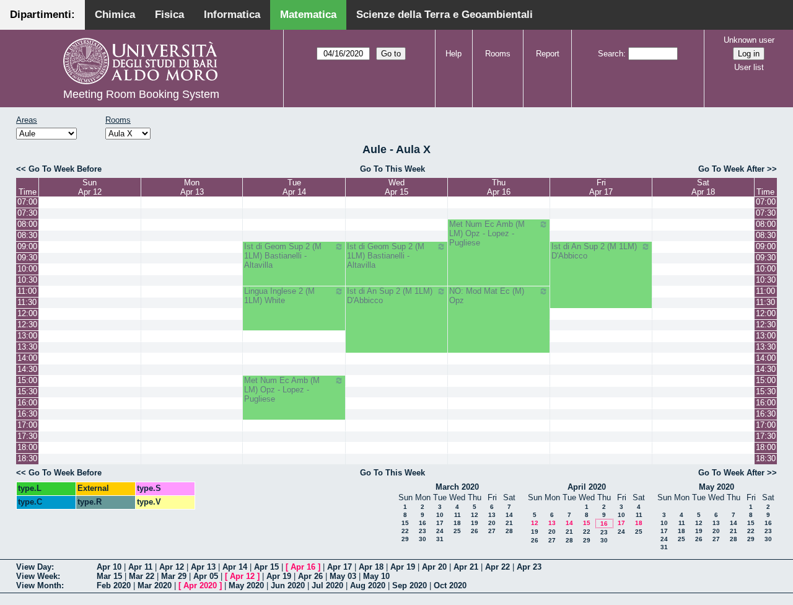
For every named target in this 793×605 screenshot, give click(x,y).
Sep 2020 (409, 585)
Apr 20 (434, 567)
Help (453, 53)
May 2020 (716, 487)
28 (509, 531)
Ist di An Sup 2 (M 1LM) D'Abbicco (594, 251)
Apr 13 (203, 567)
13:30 (27, 346)
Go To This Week (392, 169)
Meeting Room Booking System (141, 94)
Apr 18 (371, 567)
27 (492, 531)
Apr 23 (529, 567)
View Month (38, 585)
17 (440, 522)
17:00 (27, 425)
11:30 (27, 302)
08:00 (27, 224)
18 (457, 522)
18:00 (27, 447)
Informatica (232, 14)
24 (440, 531)
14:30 (27, 369)
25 (457, 531)
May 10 (376, 576)
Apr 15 (266, 567)
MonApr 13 (192, 187)
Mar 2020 (155, 585)
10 (440, 514)
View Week (37, 576)
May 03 (343, 576)
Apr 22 (497, 567)
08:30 (27, 235)
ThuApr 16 (498, 187)
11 (457, 514)
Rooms (497, 53)
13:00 (27, 335)
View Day (33, 567)
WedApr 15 (396, 187)
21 (509, 522)
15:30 (27, 391)
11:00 (27, 291)
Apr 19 (402, 567)
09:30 (27, 257)
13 (492, 514)
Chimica (115, 14)
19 (474, 522)
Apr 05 (205, 576)
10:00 (27, 268)
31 (440, 539)
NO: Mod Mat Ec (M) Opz (486, 295)
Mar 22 (141, 576)
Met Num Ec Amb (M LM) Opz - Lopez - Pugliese (487, 233)
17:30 (27, 436)
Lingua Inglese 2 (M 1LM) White (279, 295)
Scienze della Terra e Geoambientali (444, 14)
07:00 (27, 201)
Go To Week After (731, 169)
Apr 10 (109, 567)
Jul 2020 (327, 585)
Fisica (169, 14)
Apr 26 (310, 576)
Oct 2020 (450, 585)
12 (474, 514)
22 (405, 531)
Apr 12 (171, 567)
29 (405, 539)
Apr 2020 (200, 585)
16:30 (27, 413)
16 (422, 522)
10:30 (27, 280)
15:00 (27, 380)
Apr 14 (234, 567)
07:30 (27, 213)
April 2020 (586, 487)
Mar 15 (109, 576)
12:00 (27, 313)
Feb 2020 (114, 585)
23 (422, 531)
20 (492, 522)
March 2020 (457, 487)
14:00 (27, 358)
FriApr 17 (601, 187)
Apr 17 (339, 567)
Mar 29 (173, 576)
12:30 (27, 324)
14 (509, 514)
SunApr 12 (90, 187)
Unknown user (749, 40)
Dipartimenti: (42, 14)
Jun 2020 (288, 585)
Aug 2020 (367, 585)
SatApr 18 (703, 187)
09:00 (27, 246)
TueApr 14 (294, 187)
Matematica (308, 14)
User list (749, 67)
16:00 (27, 402)
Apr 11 (140, 567)
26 (474, 531)
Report (547, 53)
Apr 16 (303, 567)
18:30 (27, 458)
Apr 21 (465, 567)
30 (422, 539)
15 (405, 522)
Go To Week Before (65, 169)
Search (610, 53)
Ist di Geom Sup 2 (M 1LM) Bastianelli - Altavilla (283, 256)
